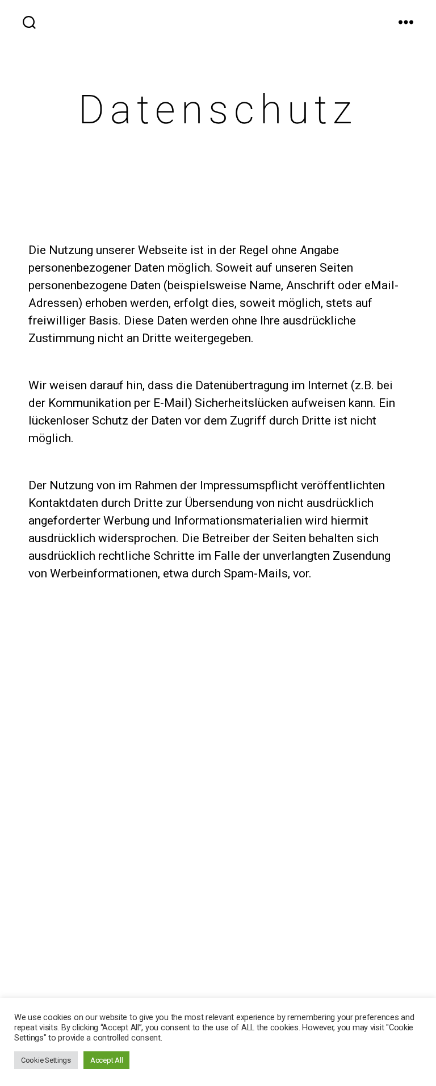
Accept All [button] (106, 1060)
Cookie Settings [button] (46, 1060)
